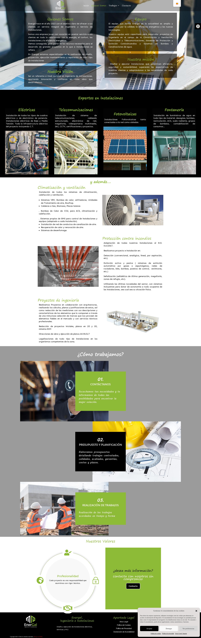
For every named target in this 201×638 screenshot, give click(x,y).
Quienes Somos (98, 5)
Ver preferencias (188, 628)
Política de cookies (156, 633)
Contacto (126, 5)
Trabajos (113, 5)
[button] (198, 26)
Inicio (86, 5)
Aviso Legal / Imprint (181, 633)
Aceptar (149, 628)
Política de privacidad (168, 633)
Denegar (169, 628)
